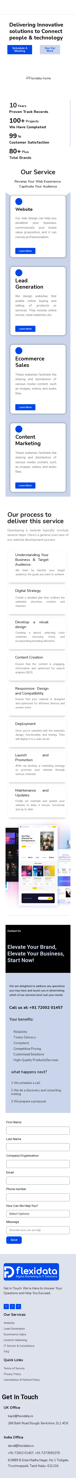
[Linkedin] (12, 1306)
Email (10, 1172)
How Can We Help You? (22, 1206)
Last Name (13, 1139)
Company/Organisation (22, 1155)
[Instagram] (18, 1306)
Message (12, 1222)
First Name (13, 1122)
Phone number (16, 1189)
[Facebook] (6, 1306)
